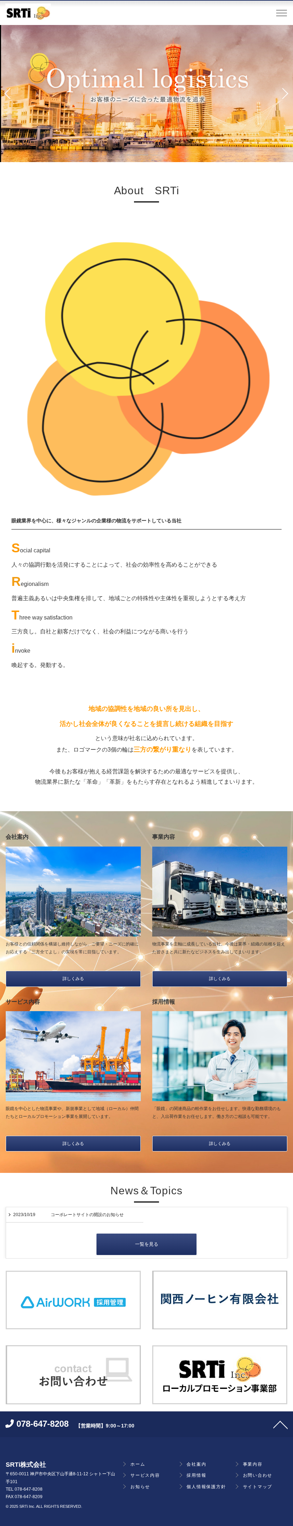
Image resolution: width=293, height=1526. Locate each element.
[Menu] (281, 15)
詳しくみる (73, 978)
